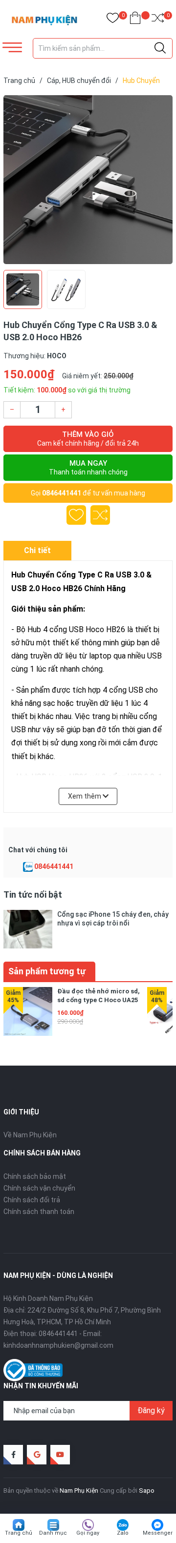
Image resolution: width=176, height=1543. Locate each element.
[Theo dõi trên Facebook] (13, 1454)
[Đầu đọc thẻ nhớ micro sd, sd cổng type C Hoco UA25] (27, 1011)
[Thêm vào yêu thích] (76, 515)
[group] (88, 179)
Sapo (146, 1490)
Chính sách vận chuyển (39, 1188)
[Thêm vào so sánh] (100, 515)
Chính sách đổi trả (31, 1200)
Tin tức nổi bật (32, 894)
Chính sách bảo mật (34, 1176)
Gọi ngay (87, 1533)
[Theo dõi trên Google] (36, 1454)
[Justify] (160, 48)
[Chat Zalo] (28, 867)
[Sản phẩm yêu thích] (113, 20)
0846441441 (61, 493)
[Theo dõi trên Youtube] (60, 1454)
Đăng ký (151, 1410)
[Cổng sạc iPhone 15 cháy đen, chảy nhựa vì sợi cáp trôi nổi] (27, 929)
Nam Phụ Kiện (79, 1490)
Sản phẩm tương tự (47, 971)
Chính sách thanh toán (38, 1211)
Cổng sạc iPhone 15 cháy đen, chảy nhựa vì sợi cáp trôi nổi (113, 918)
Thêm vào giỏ (88, 438)
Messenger (158, 1533)
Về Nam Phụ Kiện (30, 1135)
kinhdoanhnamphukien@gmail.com (58, 1345)
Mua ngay (88, 467)
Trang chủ (18, 1533)
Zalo (123, 1533)
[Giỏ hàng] (135, 20)
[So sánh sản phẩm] (158, 20)
